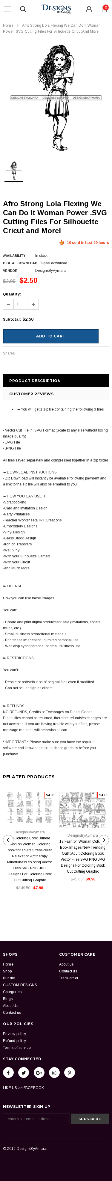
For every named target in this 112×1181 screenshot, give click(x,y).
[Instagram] (54, 1072)
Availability (14, 255)
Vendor (10, 270)
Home (8, 25)
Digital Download (20, 263)
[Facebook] (8, 1072)
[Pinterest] (69, 1072)
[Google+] (39, 1072)
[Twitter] (23, 1072)
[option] (56, 98)
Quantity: (12, 294)
